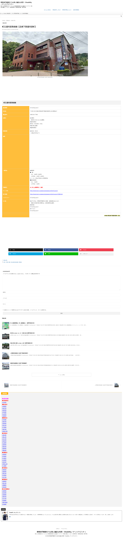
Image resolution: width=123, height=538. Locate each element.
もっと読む (62, 374)
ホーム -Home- (47, 9)
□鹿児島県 (4, 502)
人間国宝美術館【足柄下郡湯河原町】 (19, 353)
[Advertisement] (61, 89)
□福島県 (4, 416)
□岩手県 (4, 408)
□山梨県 (4, 442)
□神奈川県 (4, 431)
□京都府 (4, 456)
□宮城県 (4, 412)
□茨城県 (4, 419)
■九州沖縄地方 (6, 489)
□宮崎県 (4, 500)
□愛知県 (4, 450)
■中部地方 (4, 433)
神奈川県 (5, 260)
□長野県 (4, 444)
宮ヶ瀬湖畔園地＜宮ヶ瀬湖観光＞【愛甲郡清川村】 (22, 323)
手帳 (7, 262)
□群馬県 (4, 423)
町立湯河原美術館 (14, 262)
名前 (4, 292)
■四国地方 (4, 479)
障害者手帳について (66, 9)
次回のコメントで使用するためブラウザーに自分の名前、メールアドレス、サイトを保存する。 (25, 310)
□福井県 (4, 441)
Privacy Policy (64, 528)
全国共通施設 (76, 9)
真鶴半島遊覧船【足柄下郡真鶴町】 (18, 363)
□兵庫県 (4, 460)
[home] (10, 516)
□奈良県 (4, 462)
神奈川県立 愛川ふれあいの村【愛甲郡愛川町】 (21, 343)
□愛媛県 (4, 485)
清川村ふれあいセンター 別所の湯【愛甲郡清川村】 (22, 333)
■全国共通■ (5, 398)
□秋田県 (4, 410)
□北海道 (4, 402)
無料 (9, 262)
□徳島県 (4, 481)
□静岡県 (4, 448)
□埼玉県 (4, 425)
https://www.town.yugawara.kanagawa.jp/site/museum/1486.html (46, 194)
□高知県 (4, 487)
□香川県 (4, 483)
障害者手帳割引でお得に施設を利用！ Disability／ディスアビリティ (61, 532)
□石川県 (4, 439)
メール (5, 298)
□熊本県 (4, 496)
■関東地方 (4, 417)
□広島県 (4, 475)
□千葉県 (4, 427)
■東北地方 (4, 404)
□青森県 (4, 406)
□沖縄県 (4, 504)
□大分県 (4, 498)
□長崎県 (4, 494)
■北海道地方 (5, 400)
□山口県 (4, 477)
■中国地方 (4, 467)
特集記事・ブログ (57, 9)
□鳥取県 (4, 469)
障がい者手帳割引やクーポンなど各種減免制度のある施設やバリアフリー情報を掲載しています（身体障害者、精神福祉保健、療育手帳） (61, 533)
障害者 (20, 262)
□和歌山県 (4, 464)
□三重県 (4, 466)
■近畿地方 (4, 452)
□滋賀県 (4, 454)
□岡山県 (4, 473)
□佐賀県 (4, 492)
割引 (4, 262)
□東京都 (4, 429)
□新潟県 (4, 435)
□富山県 (4, 437)
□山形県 (4, 414)
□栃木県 (4, 421)
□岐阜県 (4, 446)
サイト (4, 304)
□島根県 (4, 471)
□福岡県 (4, 491)
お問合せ (57, 528)
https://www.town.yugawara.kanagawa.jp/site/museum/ (44, 190)
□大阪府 (4, 458)
